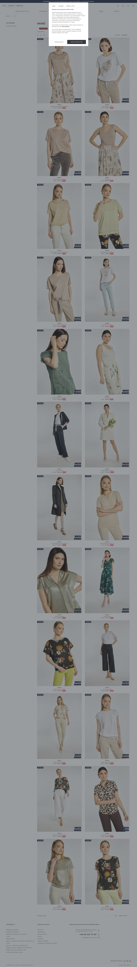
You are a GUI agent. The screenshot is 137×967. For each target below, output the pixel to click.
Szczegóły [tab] (60, 6)
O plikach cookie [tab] (70, 6)
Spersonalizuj (59, 42)
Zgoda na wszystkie (76, 42)
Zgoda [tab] (53, 6)
